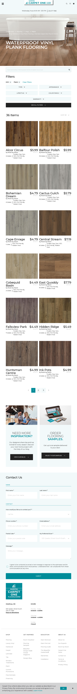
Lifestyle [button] (20, 93)
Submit (38, 576)
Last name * (43, 490)
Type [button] (20, 87)
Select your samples (53, 455)
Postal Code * (10, 533)
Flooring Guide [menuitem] (46, 647)
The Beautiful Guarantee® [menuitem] (45, 651)
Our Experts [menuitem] (62, 643)
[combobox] (37, 69)
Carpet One (10, 31)
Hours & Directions (12, 612)
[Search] (69, 69)
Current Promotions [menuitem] (10, 670)
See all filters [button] (37, 105)
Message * (9, 546)
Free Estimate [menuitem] (10, 675)
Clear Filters (27, 82)
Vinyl (27, 31)
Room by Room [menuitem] (63, 647)
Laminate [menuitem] (9, 654)
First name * (10, 490)
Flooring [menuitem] (8, 640)
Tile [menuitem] (7, 657)
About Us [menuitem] (61, 640)
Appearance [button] (54, 87)
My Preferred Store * (46, 533)
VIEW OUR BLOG (19, 457)
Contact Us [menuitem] (62, 656)
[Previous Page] (28, 390)
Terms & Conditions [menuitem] (62, 660)
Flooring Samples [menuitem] (26, 644)
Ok (63, 688)
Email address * (45, 521)
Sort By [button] (64, 115)
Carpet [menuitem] (8, 650)
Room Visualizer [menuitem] (28, 640)
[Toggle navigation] (3, 4)
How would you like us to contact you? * (19, 509)
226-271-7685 (52, 11)
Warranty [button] (37, 99)
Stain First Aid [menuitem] (45, 643)
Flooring (19, 31)
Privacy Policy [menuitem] (63, 664)
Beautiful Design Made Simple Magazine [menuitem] (27, 652)
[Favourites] (70, 4)
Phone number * (11, 521)
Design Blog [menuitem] (27, 658)
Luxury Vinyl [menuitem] (10, 643)
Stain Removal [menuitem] (46, 640)
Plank (34, 31)
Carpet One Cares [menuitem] (62, 651)
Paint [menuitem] (7, 666)
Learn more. (37, 690)
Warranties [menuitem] (44, 656)
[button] (66, 4)
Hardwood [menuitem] (9, 647)
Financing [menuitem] (9, 678)
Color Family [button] (54, 93)
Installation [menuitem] (44, 659)
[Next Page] (48, 390)
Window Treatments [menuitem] (10, 661)
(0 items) (73, 3)
